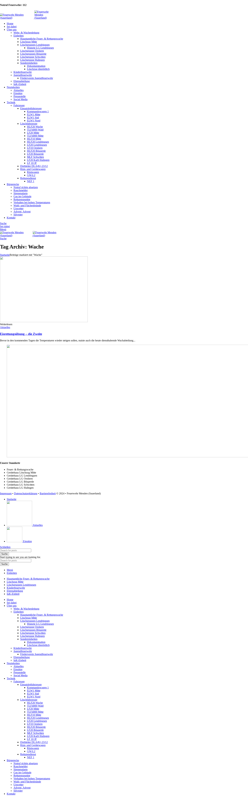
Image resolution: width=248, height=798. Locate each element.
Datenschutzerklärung (25, 493)
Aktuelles (18, 90)
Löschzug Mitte (28, 41)
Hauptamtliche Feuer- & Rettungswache (41, 38)
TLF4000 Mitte (35, 135)
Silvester (18, 214)
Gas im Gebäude (22, 196)
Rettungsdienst (28, 178)
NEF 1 (30, 181)
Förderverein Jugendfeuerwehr (36, 78)
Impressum (6, 493)
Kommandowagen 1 (38, 111)
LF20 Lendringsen (37, 144)
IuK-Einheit (19, 84)
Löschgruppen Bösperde (33, 53)
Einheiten (18, 35)
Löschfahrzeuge (28, 123)
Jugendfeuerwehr (22, 75)
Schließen (5, 547)
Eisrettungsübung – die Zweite (21, 334)
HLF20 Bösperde (36, 150)
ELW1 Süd (33, 117)
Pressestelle (19, 96)
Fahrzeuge (19, 105)
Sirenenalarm (20, 193)
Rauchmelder (20, 190)
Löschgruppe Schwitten (33, 56)
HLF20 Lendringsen (38, 141)
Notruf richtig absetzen (25, 187)
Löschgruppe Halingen (32, 59)
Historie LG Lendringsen (40, 47)
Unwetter (18, 208)
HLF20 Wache (35, 126)
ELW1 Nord (33, 120)
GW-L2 (31, 175)
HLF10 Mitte (34, 138)
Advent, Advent (22, 211)
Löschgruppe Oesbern (32, 50)
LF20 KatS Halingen (38, 160)
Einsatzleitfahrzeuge (31, 108)
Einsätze (17, 93)
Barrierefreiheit (48, 493)
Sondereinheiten (28, 63)
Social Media (20, 99)
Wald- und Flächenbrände (27, 205)
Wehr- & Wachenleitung (26, 32)
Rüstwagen (33, 172)
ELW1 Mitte (33, 114)
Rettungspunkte (21, 199)
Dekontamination (36, 66)
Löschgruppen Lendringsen (35, 44)
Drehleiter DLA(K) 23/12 (34, 166)
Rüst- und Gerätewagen (33, 169)
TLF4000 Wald (35, 129)
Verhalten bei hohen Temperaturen (31, 202)
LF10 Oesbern (35, 147)
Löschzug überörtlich (38, 69)
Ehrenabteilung (21, 81)
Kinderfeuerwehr (22, 72)
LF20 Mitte (33, 132)
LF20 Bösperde (35, 153)
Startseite (5, 254)
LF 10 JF (32, 163)
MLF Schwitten (35, 157)
